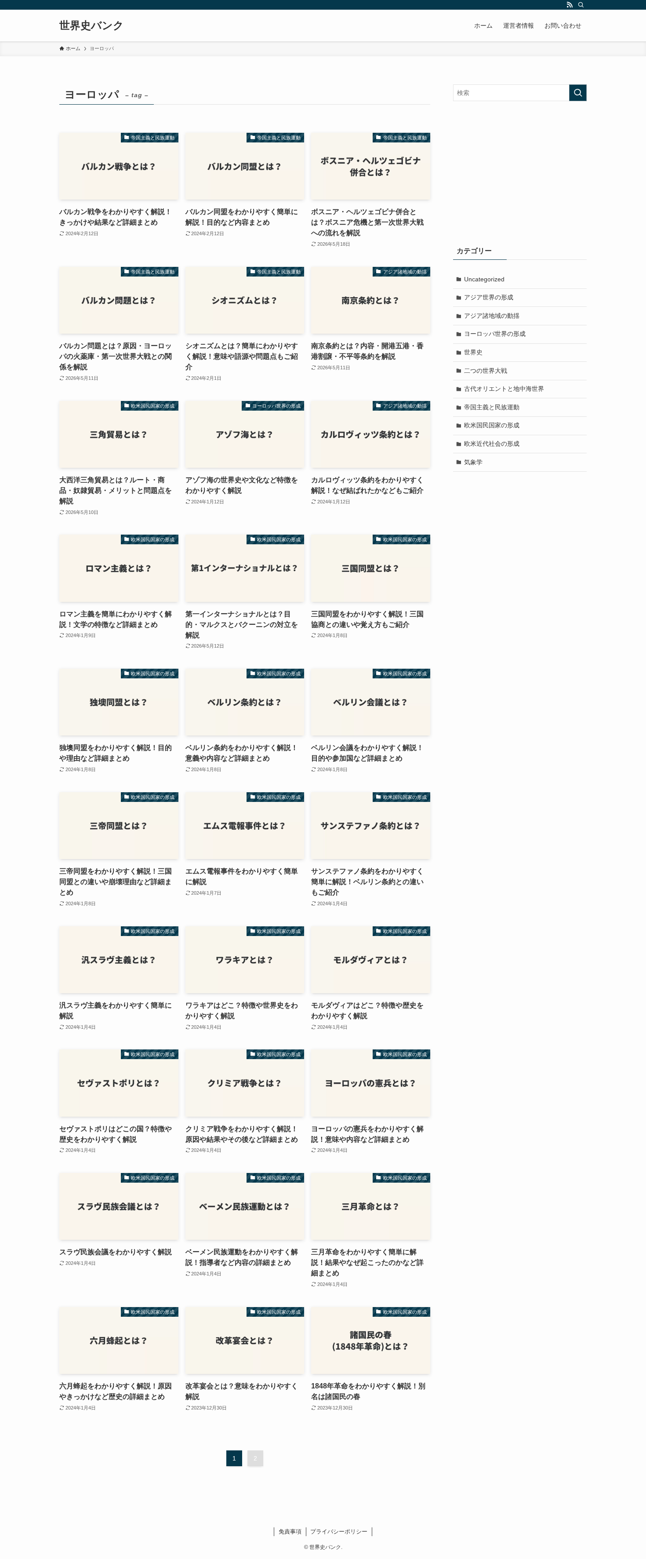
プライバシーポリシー (338, 1531)
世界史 (473, 352)
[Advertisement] (520, 171)
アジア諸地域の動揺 (491, 315)
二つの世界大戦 (485, 370)
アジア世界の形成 (488, 297)
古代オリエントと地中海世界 (504, 388)
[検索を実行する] (578, 92)
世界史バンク (91, 25)
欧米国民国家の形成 (491, 425)
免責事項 (290, 1531)
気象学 (473, 462)
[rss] (569, 5)
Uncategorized (484, 279)
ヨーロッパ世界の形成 (495, 333)
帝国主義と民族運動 (491, 407)
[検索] (581, 5)
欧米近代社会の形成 (491, 443)
